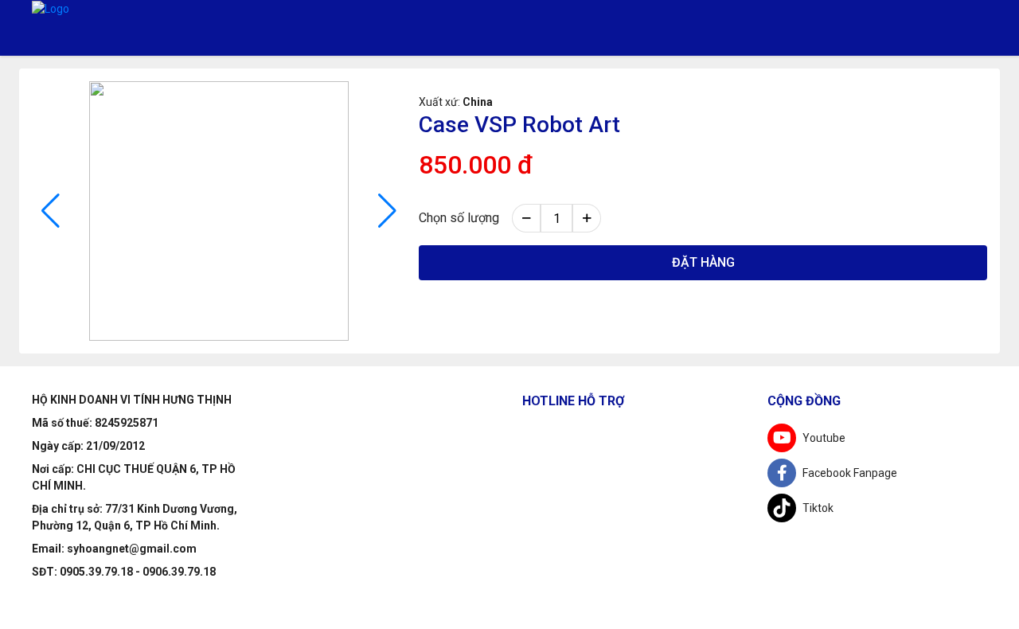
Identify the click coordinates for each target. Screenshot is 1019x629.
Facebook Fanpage (849, 473)
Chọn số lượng (459, 217)
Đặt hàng (703, 262)
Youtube (823, 438)
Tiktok (818, 508)
